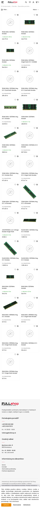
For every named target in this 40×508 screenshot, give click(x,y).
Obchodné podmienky (9, 469)
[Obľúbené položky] (30, 2)
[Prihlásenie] (33, 2)
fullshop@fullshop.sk (9, 433)
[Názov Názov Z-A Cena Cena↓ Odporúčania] (33, 10)
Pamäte (14, 6)
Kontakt (4, 467)
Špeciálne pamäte (23, 6)
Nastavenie (17, 505)
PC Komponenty (6, 6)
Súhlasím (6, 505)
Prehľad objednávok (8, 471)
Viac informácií (14, 501)
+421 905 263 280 (7, 424)
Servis (4, 465)
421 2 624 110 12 (8, 426)
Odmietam (26, 505)
